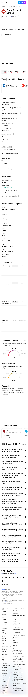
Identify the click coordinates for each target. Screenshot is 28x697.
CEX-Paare (4, 622)
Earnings (3, 640)
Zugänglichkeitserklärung (18, 664)
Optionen (3, 651)
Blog (13, 640)
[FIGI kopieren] (12, 251)
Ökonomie (3, 638)
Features (14, 610)
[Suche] (14, 2)
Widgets (14, 674)
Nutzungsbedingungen (18, 658)
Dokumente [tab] (21, 29)
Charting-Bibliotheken (17, 675)
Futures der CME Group (18, 629)
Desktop (3, 661)
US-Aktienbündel (16, 632)
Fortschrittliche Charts (17, 679)
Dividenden (4, 641)
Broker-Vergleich (16, 623)
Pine (2, 626)
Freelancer (4, 692)
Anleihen (3, 619)
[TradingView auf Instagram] (13, 577)
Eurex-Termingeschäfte (18, 631)
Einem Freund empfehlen (4, 669)
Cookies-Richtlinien (17, 663)
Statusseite (15, 669)
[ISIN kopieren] (12, 246)
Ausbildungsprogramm (18, 690)
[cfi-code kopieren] (7, 256)
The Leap (14, 624)
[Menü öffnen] (2, 2)
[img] (15, 16)
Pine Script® (4, 654)
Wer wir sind (15, 637)
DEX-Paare (4, 624)
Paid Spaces (4, 694)
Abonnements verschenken (19, 615)
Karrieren (14, 643)
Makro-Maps (4, 653)
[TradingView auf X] (2, 577)
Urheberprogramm (6, 671)
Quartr (4, 601)
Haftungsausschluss (17, 659)
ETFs (2, 617)
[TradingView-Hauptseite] (7, 571)
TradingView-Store (17, 650)
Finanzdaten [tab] (12, 29)
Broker (14, 621)
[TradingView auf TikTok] (24, 577)
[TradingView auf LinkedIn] (17, 577)
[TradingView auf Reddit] (2, 581)
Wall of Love (4, 667)
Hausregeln (4, 673)
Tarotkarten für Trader (17, 651)
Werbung (14, 685)
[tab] (15, 266)
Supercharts (4, 611)
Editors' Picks (4, 683)
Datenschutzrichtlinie (17, 661)
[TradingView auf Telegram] (20, 577)
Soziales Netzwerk (6, 665)
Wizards (3, 690)
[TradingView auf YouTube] (10, 577)
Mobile (3, 659)
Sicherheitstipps (16, 666)
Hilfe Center (15, 642)
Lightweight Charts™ (17, 677)
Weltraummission (16, 639)
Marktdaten (15, 613)
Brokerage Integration (17, 687)
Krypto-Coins (4, 621)
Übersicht (14, 619)
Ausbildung (4, 681)
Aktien (3, 616)
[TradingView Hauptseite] (5, 2)
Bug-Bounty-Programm (18, 668)
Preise (13, 611)
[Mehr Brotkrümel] (7, 6)
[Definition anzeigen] (14, 102)
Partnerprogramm (16, 688)
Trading (3, 679)
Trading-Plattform (16, 680)
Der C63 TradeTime (17, 653)
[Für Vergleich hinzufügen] (17, 86)
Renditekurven (5, 649)
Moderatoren (4, 675)
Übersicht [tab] (4, 29)
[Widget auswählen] (25, 340)
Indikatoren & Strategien (4, 688)
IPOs (2, 643)
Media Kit (14, 645)
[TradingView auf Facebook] (6, 577)
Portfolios (3, 648)
